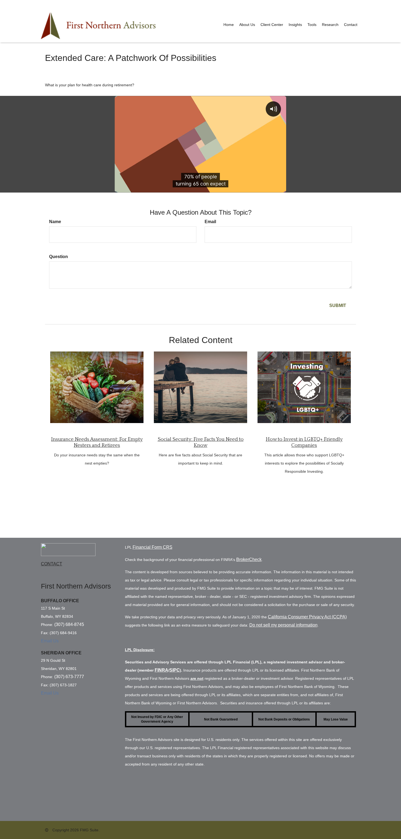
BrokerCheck (249, 559)
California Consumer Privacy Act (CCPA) (307, 617)
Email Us (50, 641)
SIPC (174, 670)
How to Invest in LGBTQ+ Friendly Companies (304, 442)
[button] (247, 24)
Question (58, 256)
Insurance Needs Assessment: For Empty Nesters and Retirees (97, 442)
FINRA (161, 670)
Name (55, 221)
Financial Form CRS (152, 547)
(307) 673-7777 (69, 676)
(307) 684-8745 (69, 624)
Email (210, 221)
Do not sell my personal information (283, 625)
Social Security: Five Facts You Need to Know (201, 442)
